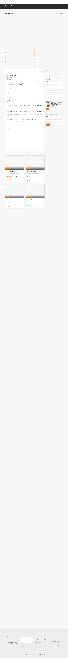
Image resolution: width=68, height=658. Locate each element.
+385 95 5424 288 (56, 645)
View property (15, 166)
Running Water (34, 125)
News (42, 1)
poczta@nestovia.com (57, 641)
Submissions (38, 1)
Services (29, 1)
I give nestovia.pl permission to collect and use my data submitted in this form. (54, 123)
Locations (24, 1)
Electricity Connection (24, 125)
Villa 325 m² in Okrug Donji (11, 171)
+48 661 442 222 (56, 644)
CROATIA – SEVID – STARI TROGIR (13, 199)
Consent (47, 121)
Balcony (10, 125)
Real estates (20, 1)
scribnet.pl (44, 654)
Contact (45, 1)
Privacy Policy (39, 642)
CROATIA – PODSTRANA (31, 171)
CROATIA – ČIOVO (30, 199)
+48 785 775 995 (56, 642)
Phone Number (48, 89)
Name (47, 116)
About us (33, 1)
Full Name (47, 81)
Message (47, 93)
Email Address (48, 85)
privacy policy (55, 105)
